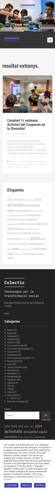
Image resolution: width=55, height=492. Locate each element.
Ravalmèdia (12, 376)
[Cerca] (46, 415)
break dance (38, 211)
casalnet (22, 215)
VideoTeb (11, 395)
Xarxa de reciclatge (16, 401)
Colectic (11, 342)
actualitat (33, 205)
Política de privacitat (24, 303)
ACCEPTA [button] (40, 485)
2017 (32, 200)
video (10, 257)
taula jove (18, 254)
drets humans (27, 224)
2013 (9, 199)
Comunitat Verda (15, 345)
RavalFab (11, 373)
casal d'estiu (12, 215)
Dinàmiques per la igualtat (19, 358)
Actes (10, 330)
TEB (9, 386)
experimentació (30, 164)
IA (38, 164)
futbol (20, 233)
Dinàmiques (12, 355)
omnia (42, 244)
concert (11, 219)
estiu (23, 229)
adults (11, 210)
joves (25, 134)
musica (34, 244)
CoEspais (11, 339)
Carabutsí (11, 336)
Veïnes (10, 392)
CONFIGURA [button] (11, 485)
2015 (21, 200)
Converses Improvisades (18, 348)
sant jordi (30, 249)
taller (10, 253)
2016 (27, 200)
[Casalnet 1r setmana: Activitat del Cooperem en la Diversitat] (27, 94)
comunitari (33, 215)
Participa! (11, 370)
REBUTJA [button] (26, 485)
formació (12, 233)
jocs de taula (25, 239)
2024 (37, 199)
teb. (25, 253)
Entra (6, 313)
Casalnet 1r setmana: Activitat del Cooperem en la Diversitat (26, 124)
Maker (42, 239)
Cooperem (13, 161)
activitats (16, 205)
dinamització (12, 224)
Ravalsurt (23, 161)
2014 (16, 199)
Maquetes (24, 244)
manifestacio (13, 244)
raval (15, 249)
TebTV (13, 398)
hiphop (27, 233)
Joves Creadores (15, 367)
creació (21, 219)
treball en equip (22, 167)
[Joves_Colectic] (11, 39)
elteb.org (14, 228)
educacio (42, 224)
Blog (31, 211)
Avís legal (8, 303)
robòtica (23, 249)
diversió (19, 164)
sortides (40, 249)
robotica (11, 383)
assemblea (22, 210)
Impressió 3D (13, 361)
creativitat (32, 219)
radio (9, 249)
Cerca (7, 409)
